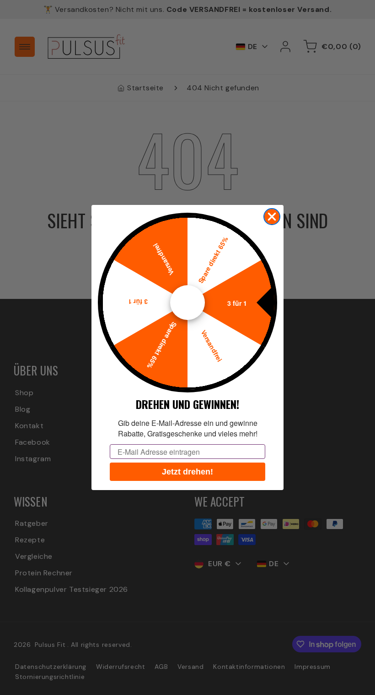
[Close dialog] (272, 217)
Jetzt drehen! (187, 471)
